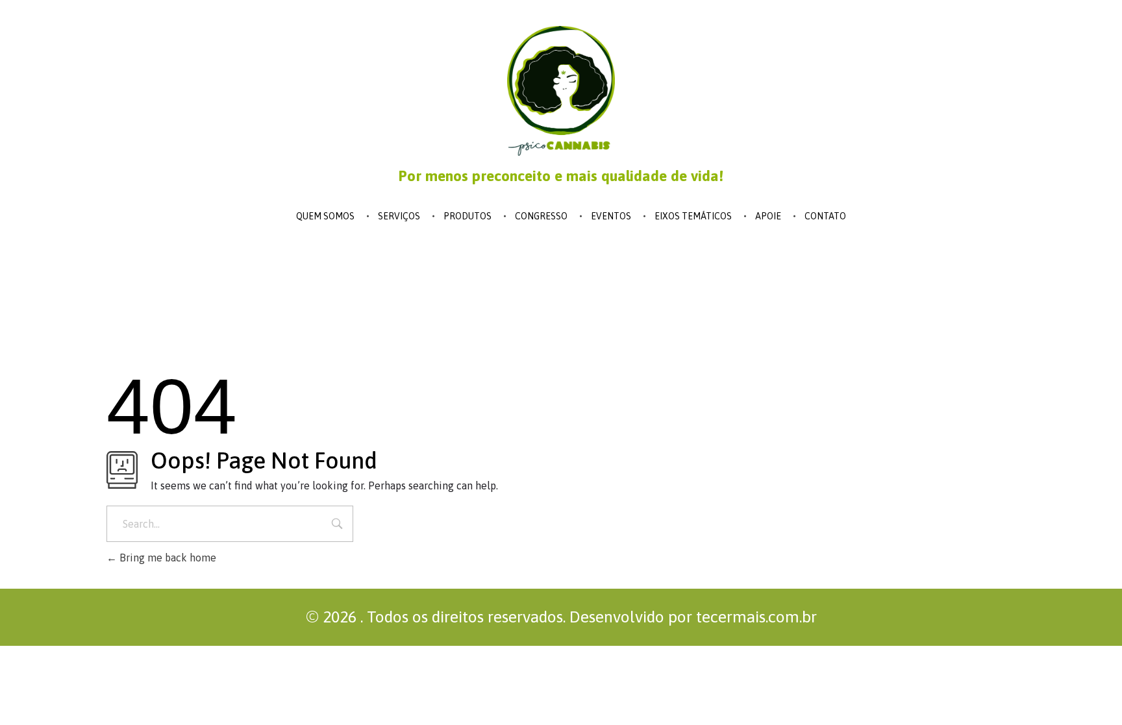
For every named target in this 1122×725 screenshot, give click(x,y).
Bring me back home (166, 557)
